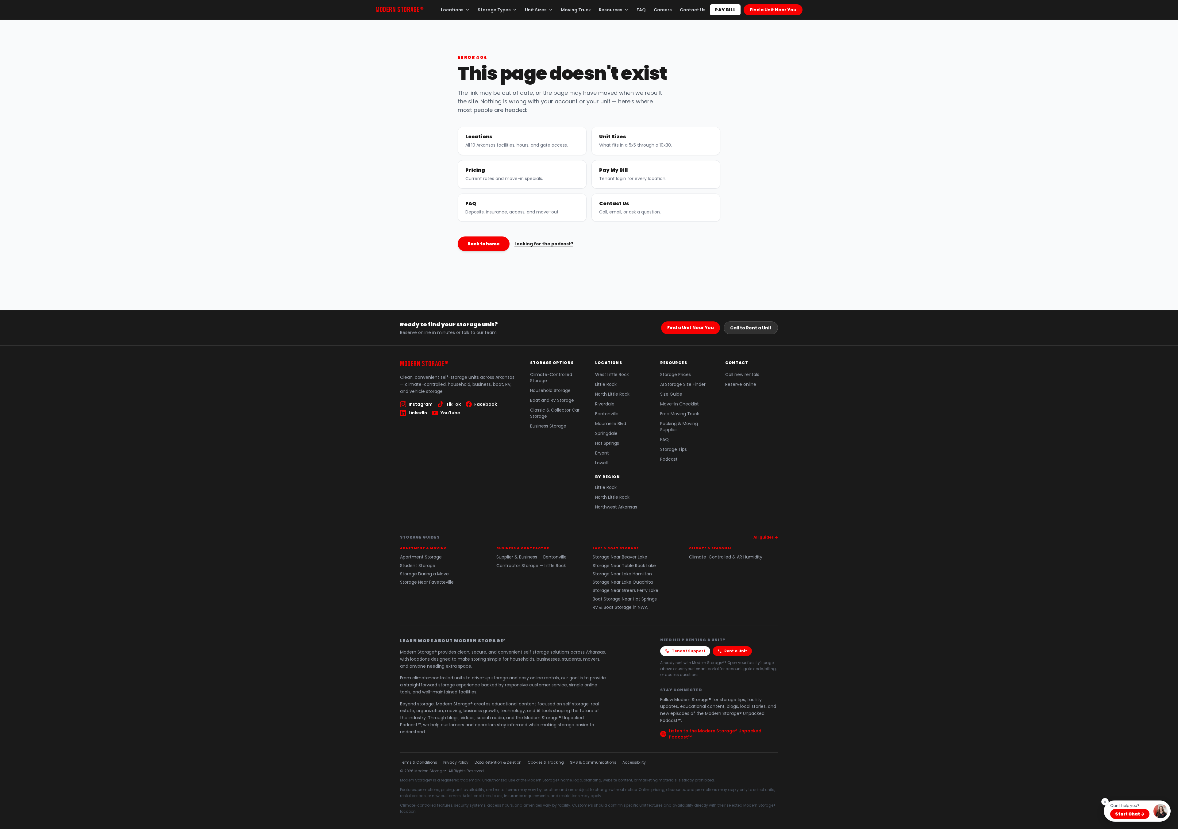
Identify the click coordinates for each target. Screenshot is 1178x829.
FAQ (641, 10)
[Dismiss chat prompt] (1105, 801)
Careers (663, 10)
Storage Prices (675, 374)
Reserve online (740, 384)
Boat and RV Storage (552, 400)
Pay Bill (725, 10)
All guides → (765, 537)
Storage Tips (673, 449)
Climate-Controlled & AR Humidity (725, 557)
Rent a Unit (735, 651)
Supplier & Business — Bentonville (531, 557)
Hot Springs (607, 443)
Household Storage (550, 390)
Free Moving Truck (679, 414)
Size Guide (671, 394)
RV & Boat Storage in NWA (620, 607)
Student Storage (417, 566)
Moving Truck (576, 10)
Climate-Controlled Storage (551, 377)
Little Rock (606, 384)
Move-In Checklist (679, 404)
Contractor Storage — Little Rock (531, 566)
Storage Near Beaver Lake (620, 557)
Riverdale (604, 404)
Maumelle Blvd (610, 423)
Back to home (484, 244)
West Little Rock (612, 374)
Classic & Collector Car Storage (554, 413)
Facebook (485, 404)
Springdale (606, 433)
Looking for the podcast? (543, 244)
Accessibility (634, 762)
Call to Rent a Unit (751, 328)
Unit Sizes (536, 10)
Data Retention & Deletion (498, 762)
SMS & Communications (593, 762)
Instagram (421, 404)
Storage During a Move (424, 574)
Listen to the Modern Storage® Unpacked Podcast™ (715, 734)
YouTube (450, 413)
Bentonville (606, 414)
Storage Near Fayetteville (427, 582)
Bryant (602, 453)
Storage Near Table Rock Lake (624, 566)
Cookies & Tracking (546, 762)
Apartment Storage (421, 557)
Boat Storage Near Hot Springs (625, 599)
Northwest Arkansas (616, 507)
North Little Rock (612, 394)
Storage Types (494, 10)
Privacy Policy (455, 762)
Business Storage (548, 426)
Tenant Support (688, 651)
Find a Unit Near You (773, 10)
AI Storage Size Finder (683, 384)
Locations (452, 10)
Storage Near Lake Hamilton (622, 574)
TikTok (453, 404)
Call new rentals (742, 374)
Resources (610, 10)
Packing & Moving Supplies (679, 426)
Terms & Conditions (418, 762)
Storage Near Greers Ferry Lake (625, 590)
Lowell (601, 463)
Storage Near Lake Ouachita (623, 582)
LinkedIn (418, 413)
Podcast (669, 459)
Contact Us (693, 10)
